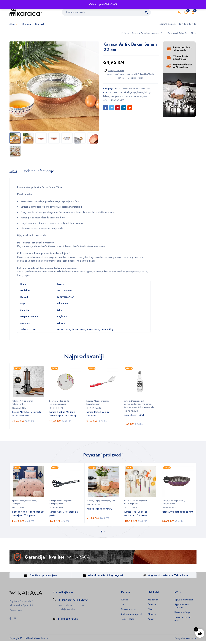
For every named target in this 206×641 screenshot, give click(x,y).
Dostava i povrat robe (182, 618)
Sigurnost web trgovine (181, 606)
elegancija (131, 92)
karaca (140, 92)
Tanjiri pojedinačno (57, 403)
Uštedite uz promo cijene (43, 575)
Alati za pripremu (27, 400)
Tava (162, 33)
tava (145, 96)
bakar (115, 92)
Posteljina (16, 503)
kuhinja (106, 96)
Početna (125, 33)
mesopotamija (117, 96)
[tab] (13, 171)
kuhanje (147, 92)
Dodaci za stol (63, 400)
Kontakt (151, 619)
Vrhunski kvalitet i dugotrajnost (105, 575)
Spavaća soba (18, 500)
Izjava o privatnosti (183, 599)
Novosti (152, 614)
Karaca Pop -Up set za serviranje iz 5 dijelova (135, 513)
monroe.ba (191, 638)
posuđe (127, 96)
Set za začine (144, 406)
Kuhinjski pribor (18, 403)
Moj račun (153, 599)
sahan (139, 96)
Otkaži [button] (113, 4)
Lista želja (187, 10)
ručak (133, 96)
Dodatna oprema (145, 403)
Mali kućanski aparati (131, 614)
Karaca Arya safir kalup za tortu (177, 511)
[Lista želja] (113, 70)
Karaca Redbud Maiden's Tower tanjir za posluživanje (63, 413)
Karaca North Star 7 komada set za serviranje (26, 413)
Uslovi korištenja (182, 612)
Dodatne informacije (38, 171)
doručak (122, 92)
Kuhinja (135, 33)
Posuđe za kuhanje (149, 33)
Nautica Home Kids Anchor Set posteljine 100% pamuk (28, 513)
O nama (152, 604)
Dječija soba (30, 500)
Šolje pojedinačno (102, 500)
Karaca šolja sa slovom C (99, 508)
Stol (152, 406)
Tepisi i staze (127, 619)
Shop (150, 609)
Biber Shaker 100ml (134, 415)
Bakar (125, 88)
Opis (13, 171)
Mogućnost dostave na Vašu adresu (168, 575)
